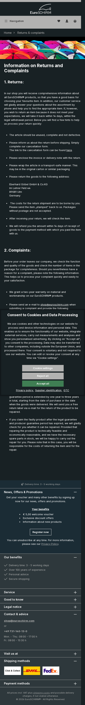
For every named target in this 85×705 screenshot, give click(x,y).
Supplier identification (48, 390)
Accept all (43, 383)
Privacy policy (25, 390)
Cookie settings (43, 368)
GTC (66, 390)
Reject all (43, 375)
